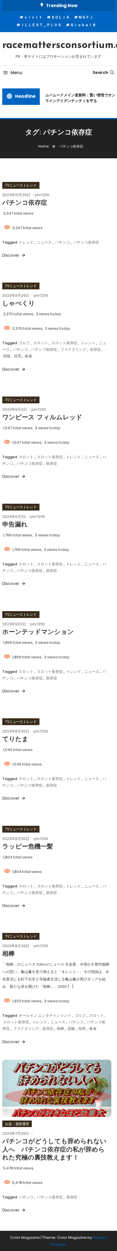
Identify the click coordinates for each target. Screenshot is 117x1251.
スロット (40, 343)
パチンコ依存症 (24, 203)
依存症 (95, 349)
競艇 (7, 356)
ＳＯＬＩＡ (60, 17)
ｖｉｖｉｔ (33, 17)
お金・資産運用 (17, 1123)
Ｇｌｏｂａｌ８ (83, 25)
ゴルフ (24, 343)
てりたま (15, 739)
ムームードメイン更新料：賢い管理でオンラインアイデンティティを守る (80, 97)
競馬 (17, 356)
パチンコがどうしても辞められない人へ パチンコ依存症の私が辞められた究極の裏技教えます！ (54, 1149)
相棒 (8, 954)
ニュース (44, 242)
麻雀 (28, 356)
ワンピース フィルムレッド (42, 417)
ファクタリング (73, 349)
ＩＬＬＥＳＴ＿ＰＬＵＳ (41, 25)
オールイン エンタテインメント (45, 1015)
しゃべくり (18, 303)
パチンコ (62, 242)
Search (100, 72)
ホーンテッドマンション (38, 632)
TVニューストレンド (21, 185)
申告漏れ (15, 525)
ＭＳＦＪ (85, 17)
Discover (11, 255)
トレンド (26, 242)
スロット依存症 (64, 343)
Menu (16, 73)
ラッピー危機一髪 (27, 847)
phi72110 (42, 195)
